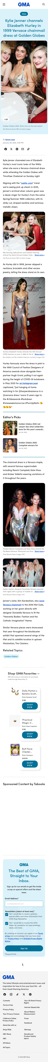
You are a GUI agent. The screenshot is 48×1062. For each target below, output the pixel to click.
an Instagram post (28, 383)
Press (26, 1018)
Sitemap (27, 1029)
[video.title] (24, 82)
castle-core (27, 182)
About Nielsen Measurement (29, 1012)
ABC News (7, 1034)
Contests (6, 1000)
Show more (39, 255)
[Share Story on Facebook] (6, 149)
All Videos (6, 1043)
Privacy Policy (13, 938)
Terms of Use (8, 1005)
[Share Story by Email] (23, 149)
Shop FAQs (7, 1029)
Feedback (28, 1023)
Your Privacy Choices (11, 1014)
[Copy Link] (28, 149)
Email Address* (12, 898)
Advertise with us (9, 1025)
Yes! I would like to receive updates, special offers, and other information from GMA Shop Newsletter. (25, 916)
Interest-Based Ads (32, 1007)
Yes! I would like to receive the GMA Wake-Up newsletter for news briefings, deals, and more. (24, 925)
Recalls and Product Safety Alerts (30, 1036)
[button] (4, 4)
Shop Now (30, 705)
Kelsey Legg (10, 139)
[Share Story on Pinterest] (17, 149)
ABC (4, 1038)
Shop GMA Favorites (22, 673)
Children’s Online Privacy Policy (9, 1019)
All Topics (6, 1047)
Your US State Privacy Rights (32, 1001)
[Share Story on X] (11, 149)
